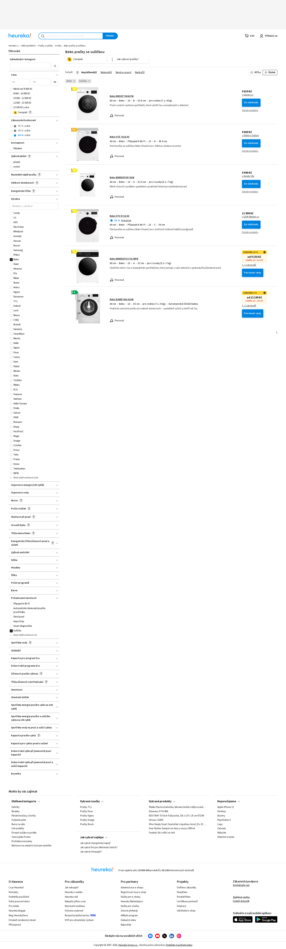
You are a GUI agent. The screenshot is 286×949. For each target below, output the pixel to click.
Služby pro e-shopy (130, 897)
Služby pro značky (130, 906)
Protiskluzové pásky (21, 841)
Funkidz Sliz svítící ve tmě (162, 832)
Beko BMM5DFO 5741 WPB (124, 259)
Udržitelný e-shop (186, 910)
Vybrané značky (90, 801)
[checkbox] (11, 89)
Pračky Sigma (87, 815)
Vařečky (15, 807)
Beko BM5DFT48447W (122, 96)
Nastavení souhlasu (75, 906)
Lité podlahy (17, 828)
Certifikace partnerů (187, 901)
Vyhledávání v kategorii (22, 59)
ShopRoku (182, 892)
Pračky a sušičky (45, 45)
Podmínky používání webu (179, 945)
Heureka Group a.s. (128, 945)
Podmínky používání (19, 897)
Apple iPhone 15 (225, 807)
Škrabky (15, 811)
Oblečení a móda (225, 837)
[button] (30, 66)
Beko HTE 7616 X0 (119, 137)
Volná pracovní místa (19, 901)
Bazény (221, 815)
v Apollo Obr (248, 176)
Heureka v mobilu (73, 892)
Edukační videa (128, 920)
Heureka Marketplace (132, 901)
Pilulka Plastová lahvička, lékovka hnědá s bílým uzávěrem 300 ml (177, 807)
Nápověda (126, 925)
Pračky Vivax (86, 811)
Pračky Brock (87, 824)
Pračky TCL (86, 807)
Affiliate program (129, 915)
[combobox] (70, 36)
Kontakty (13, 892)
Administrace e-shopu (132, 887)
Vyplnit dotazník (241, 901)
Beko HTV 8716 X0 (119, 216)
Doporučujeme (226, 801)
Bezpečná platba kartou (77, 915)
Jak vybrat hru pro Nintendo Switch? (99, 847)
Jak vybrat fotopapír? (91, 851)
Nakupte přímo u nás (75, 901)
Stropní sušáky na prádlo (24, 832)
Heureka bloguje (17, 910)
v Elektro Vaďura (250, 135)
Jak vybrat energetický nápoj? (95, 843)
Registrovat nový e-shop (133, 892)
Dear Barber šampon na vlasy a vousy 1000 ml (172, 828)
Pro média (14, 906)
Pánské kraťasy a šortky (23, 815)
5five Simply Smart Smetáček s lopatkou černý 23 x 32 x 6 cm (177, 824)
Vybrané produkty (160, 801)
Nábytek (221, 832)
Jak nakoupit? (72, 887)
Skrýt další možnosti (23, 477)
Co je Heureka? (16, 887)
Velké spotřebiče (28, 45)
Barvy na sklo (18, 824)
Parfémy (221, 811)
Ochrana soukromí (74, 910)
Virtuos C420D (156, 820)
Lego (220, 824)
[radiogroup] (34, 130)
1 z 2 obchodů (249, 265)
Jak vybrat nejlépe (92, 837)
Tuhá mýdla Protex (21, 837)
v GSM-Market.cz (250, 217)
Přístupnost (15, 925)
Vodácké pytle (18, 820)
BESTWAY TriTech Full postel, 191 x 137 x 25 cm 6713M (176, 815)
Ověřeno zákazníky (186, 887)
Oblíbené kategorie (23, 801)
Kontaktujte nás (241, 885)
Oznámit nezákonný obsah (22, 920)
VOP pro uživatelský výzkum (79, 920)
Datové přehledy (129, 910)
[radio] (11, 126)
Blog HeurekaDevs (18, 915)
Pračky (58, 45)
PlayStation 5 (224, 820)
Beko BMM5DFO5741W (122, 177)
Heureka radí (71, 897)
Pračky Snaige (87, 820)
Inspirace (181, 906)
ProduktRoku (184, 897)
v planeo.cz (247, 95)
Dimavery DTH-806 (158, 811)
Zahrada (221, 828)
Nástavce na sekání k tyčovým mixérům (31, 845)
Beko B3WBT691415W (122, 299)
